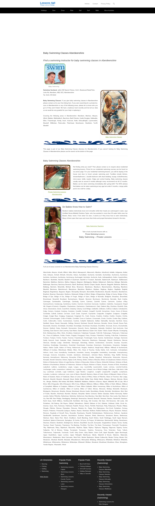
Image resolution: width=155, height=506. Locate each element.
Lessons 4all (47, 2)
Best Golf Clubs (85, 464)
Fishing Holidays (85, 466)
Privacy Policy (105, 4)
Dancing (44, 464)
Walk (97, 10)
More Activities (109, 10)
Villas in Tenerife (85, 473)
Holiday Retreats (85, 471)
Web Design (44, 477)
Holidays (44, 10)
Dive (53, 10)
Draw (63, 10)
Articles (87, 4)
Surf (88, 10)
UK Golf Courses (85, 469)
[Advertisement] (77, 29)
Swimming (45, 471)
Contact (95, 4)
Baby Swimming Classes (114, 137)
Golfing (44, 469)
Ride (71, 10)
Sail (80, 10)
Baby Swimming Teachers (95, 226)
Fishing (44, 466)
